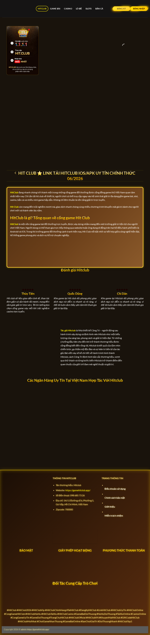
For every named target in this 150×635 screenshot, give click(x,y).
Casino (68, 8)
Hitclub (42, 8)
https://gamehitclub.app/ (77, 490)
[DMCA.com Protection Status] (75, 521)
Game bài (55, 8)
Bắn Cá (99, 8)
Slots (89, 8)
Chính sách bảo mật (115, 497)
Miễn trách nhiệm (114, 515)
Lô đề (79, 8)
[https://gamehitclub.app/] (16, 8)
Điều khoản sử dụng (115, 488)
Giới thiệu (110, 506)
